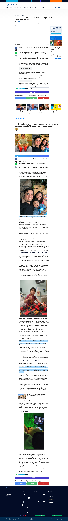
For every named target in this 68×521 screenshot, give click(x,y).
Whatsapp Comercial (41, 515)
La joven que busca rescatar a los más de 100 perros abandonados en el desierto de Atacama (36, 395)
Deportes (25, 7)
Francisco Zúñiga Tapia (22, 128)
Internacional (16, 7)
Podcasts (7, 7)
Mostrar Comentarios (32, 92)
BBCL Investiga (37, 7)
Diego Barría (18, 21)
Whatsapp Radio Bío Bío (57, 515)
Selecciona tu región (10, 0)
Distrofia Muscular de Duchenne (25, 170)
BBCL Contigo (43, 7)
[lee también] (22, 396)
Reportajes (8, 508)
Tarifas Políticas (8, 515)
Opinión (33, 7)
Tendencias (29, 7)
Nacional (11, 7)
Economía (21, 7)
